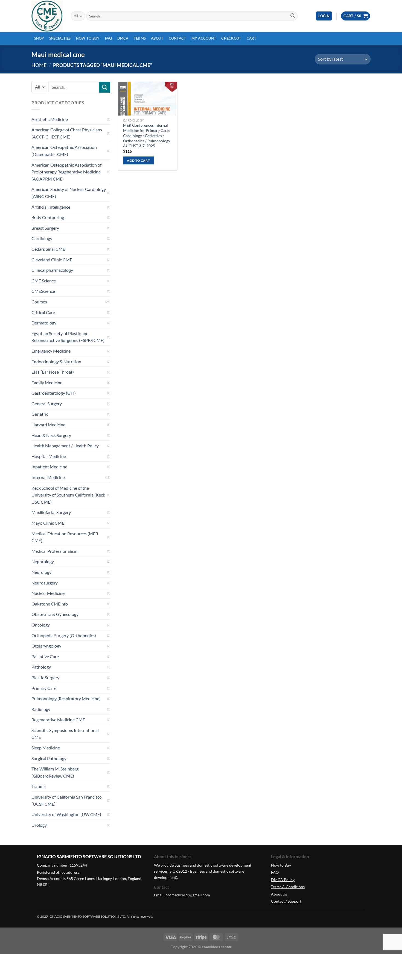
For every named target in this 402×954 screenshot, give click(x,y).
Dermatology (43, 322)
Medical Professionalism (54, 551)
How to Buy (88, 38)
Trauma (38, 786)
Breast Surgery (45, 228)
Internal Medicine (48, 477)
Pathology (41, 666)
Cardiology (41, 238)
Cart (252, 38)
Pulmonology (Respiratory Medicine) (66, 698)
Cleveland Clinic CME (51, 259)
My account (203, 38)
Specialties (60, 38)
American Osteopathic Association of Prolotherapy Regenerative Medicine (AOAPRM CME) (66, 171)
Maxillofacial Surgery (51, 512)
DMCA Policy (283, 879)
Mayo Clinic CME (47, 522)
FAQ (108, 38)
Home (38, 65)
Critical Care (43, 312)
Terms (140, 38)
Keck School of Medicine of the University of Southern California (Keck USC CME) (68, 494)
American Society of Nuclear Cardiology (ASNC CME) (68, 193)
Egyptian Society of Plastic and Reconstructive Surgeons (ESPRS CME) (67, 337)
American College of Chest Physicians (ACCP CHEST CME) (66, 133)
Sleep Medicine (45, 747)
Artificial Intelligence (50, 206)
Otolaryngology (46, 645)
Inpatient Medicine (49, 466)
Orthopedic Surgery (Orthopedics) (63, 635)
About (157, 38)
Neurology (41, 572)
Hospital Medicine (48, 456)
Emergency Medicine (51, 350)
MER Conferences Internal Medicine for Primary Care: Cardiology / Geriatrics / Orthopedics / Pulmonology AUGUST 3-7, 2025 (146, 135)
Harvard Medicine (48, 424)
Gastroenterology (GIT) (53, 392)
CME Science (43, 280)
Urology (39, 825)
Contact (177, 38)
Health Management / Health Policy (65, 445)
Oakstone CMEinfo (49, 603)
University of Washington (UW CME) (66, 814)
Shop (39, 38)
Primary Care (43, 688)
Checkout (231, 38)
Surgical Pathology (48, 758)
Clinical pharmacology (52, 270)
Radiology (40, 709)
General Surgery (46, 403)
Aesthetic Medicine (49, 119)
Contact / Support (286, 901)
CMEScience (43, 291)
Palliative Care (45, 656)
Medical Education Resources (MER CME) (64, 537)
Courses (39, 301)
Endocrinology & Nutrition (56, 361)
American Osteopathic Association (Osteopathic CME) (64, 150)
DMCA (123, 38)
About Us (279, 894)
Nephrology (42, 561)
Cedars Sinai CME (48, 249)
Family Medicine (46, 382)
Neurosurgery (44, 582)
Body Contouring (47, 217)
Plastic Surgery (45, 677)
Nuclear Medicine (48, 593)
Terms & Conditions (288, 886)
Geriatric (39, 414)
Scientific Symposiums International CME (65, 734)
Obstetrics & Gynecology (54, 614)
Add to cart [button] (138, 160)
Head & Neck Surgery (51, 435)
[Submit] (292, 16)
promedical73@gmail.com (187, 895)
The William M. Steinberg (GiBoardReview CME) (54, 772)
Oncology (40, 624)
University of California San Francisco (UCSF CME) (66, 800)
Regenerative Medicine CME (58, 719)
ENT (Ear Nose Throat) (52, 371)
